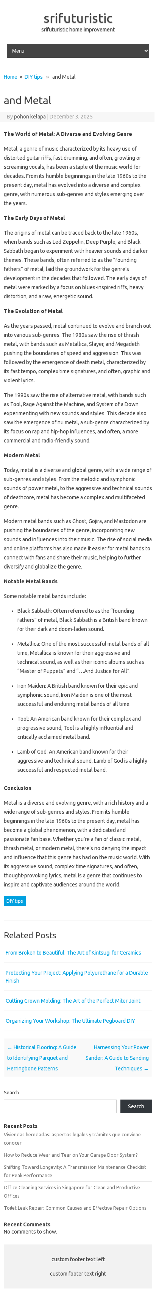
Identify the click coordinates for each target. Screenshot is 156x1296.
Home (10, 77)
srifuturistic (78, 18)
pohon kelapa (30, 117)
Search (11, 1092)
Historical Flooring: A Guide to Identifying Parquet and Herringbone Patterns (41, 1058)
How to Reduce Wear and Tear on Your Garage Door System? (71, 1154)
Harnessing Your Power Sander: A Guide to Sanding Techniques (117, 1058)
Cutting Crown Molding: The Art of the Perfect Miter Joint (73, 1001)
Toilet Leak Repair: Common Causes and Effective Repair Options (75, 1207)
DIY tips (34, 77)
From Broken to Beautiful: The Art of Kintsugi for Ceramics (73, 953)
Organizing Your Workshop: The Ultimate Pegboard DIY (70, 1021)
